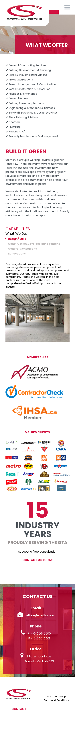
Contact (18, 709)
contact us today (37, 560)
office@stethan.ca (40, 615)
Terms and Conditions (56, 700)
